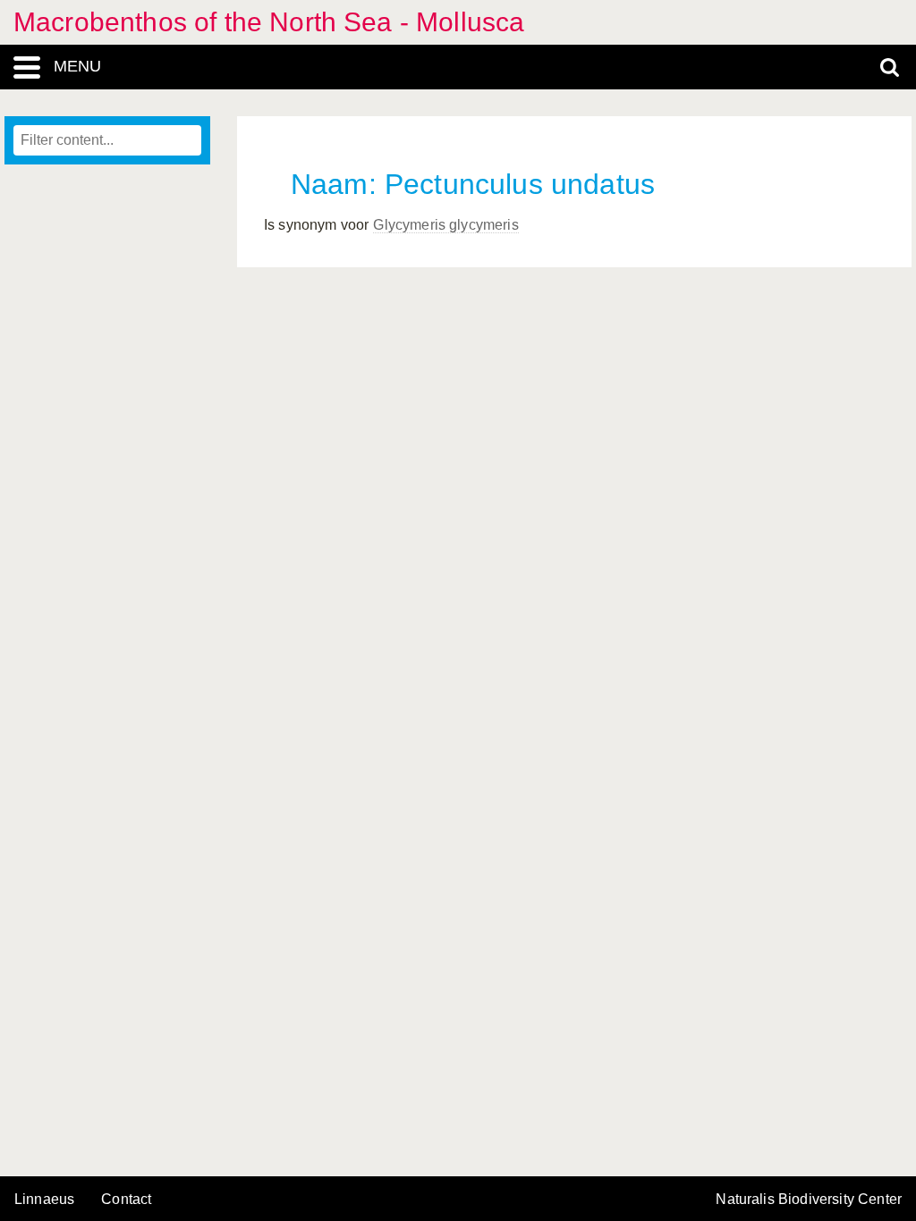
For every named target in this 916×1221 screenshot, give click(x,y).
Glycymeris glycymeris (445, 224)
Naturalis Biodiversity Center (809, 1199)
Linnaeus (44, 1199)
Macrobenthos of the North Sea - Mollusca (268, 22)
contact (126, 1199)
